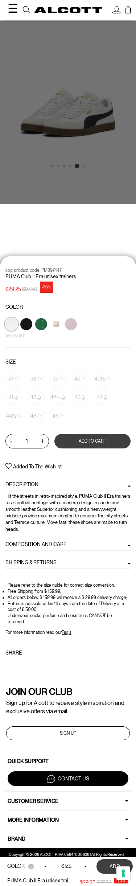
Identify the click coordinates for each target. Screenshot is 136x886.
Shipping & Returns (31, 562)
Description (21, 484)
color (14, 307)
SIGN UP (68, 733)
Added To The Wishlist (37, 466)
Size (10, 362)
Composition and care (36, 544)
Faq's (66, 632)
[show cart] (128, 10)
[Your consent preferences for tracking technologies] (123, 873)
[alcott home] (68, 10)
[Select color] (41, 336)
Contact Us (73, 778)
